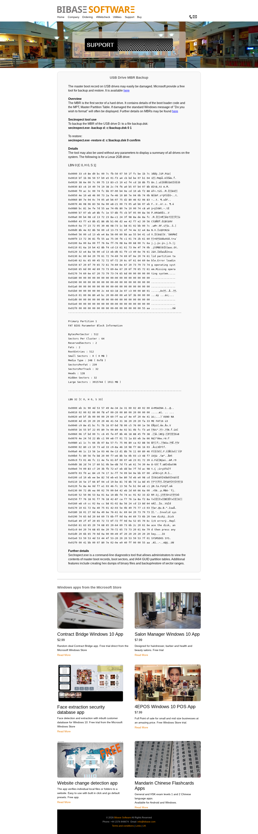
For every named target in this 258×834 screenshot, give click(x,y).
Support (129, 16)
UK (144, 826)
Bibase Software (122, 817)
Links (138, 826)
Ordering (87, 16)
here (127, 90)
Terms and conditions (123, 826)
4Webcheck (103, 16)
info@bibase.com (146, 821)
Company (73, 16)
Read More (64, 654)
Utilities (117, 16)
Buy (139, 16)
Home (60, 16)
